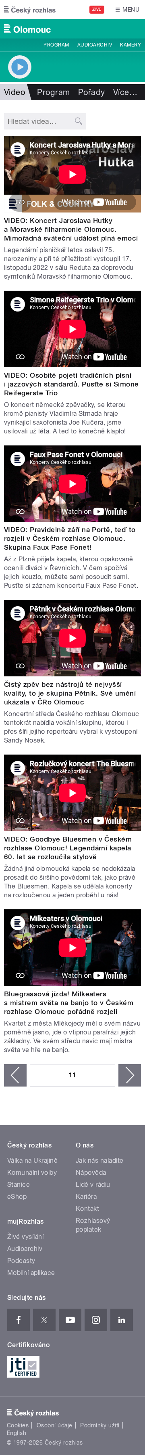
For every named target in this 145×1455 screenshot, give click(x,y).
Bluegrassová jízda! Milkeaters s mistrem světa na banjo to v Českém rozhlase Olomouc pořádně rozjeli (68, 1003)
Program (56, 45)
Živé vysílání (25, 1236)
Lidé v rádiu (93, 1184)
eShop (17, 1196)
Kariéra (86, 1196)
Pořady (91, 92)
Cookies (18, 1425)
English (16, 1433)
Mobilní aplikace (31, 1273)
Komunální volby (32, 1172)
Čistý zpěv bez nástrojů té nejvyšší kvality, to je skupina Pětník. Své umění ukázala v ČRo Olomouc (70, 693)
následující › (129, 1075)
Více (125, 92)
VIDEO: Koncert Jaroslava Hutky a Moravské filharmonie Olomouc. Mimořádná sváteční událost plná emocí (71, 229)
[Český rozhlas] (30, 9)
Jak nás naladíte (100, 1160)
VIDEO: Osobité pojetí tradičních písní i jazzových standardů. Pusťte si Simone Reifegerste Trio (71, 384)
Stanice (18, 1184)
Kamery (130, 45)
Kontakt (87, 1208)
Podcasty (21, 1261)
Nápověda (91, 1172)
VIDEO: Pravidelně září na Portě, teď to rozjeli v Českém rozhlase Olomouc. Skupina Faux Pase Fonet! (70, 538)
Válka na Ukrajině (32, 1160)
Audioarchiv (94, 45)
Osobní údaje (54, 1425)
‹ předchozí (15, 1075)
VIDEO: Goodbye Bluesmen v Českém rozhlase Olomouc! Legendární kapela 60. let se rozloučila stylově (68, 848)
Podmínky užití (100, 1425)
